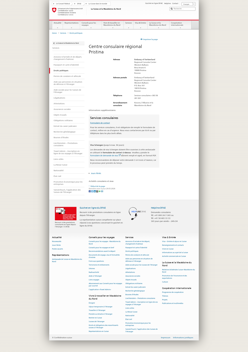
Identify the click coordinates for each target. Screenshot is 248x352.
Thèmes (165, 296)
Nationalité (129, 316)
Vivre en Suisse (167, 249)
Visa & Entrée (140, 23)
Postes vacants (57, 249)
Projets (164, 300)
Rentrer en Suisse (95, 318)
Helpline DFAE (158, 208)
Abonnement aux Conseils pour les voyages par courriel (105, 284)
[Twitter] (92, 191)
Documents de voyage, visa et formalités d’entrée (104, 256)
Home (54, 33)
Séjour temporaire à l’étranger (100, 307)
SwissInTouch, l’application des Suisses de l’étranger (141, 330)
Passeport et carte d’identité (136, 248)
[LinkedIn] (95, 191)
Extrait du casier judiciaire (135, 287)
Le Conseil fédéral (63, 4)
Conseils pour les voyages (89, 24)
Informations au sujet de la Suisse (175, 253)
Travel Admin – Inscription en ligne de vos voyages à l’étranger (141, 303)
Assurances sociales (132, 276)
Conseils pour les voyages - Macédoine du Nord (105, 242)
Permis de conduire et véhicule (137, 255)
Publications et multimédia (172, 303)
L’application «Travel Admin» (100, 290)
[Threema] (97, 191)
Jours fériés (96, 173)
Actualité (57, 23)
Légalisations (130, 269)
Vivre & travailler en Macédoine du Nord (111, 24)
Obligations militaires (133, 283)
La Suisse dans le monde (97, 4)
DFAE (79, 4)
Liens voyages (94, 280)
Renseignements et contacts (173, 245)
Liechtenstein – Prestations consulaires (140, 298)
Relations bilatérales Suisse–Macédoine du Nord (178, 271)
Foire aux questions (96, 261)
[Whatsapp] (100, 191)
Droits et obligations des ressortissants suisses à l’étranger (103, 326)
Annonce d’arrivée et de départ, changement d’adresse (137, 242)
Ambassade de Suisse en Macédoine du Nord (67, 260)
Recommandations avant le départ (102, 251)
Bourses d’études (131, 295)
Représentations (72, 23)
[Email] (102, 191)
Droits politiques (131, 251)
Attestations (130, 272)
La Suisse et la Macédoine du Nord (157, 24)
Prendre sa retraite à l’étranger (100, 314)
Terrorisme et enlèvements (99, 265)
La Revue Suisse (131, 312)
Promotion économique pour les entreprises (138, 324)
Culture (165, 282)
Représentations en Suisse (99, 331)
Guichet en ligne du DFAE (93, 208)
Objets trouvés (131, 280)
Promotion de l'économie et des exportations (174, 277)
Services (128, 23)
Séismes (92, 269)
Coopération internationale (177, 24)
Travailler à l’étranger (97, 310)
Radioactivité (94, 272)
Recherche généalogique (135, 291)
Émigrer (92, 303)
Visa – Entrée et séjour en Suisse (174, 241)
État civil (128, 319)
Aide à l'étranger (95, 276)
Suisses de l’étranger (96, 321)
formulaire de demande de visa (104, 155)
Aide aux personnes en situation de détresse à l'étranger (139, 260)
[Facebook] (90, 191)
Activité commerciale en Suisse (174, 256)
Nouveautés (56, 241)
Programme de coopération (173, 292)
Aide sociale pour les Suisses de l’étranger (141, 265)
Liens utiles (129, 308)
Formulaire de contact (100, 123)
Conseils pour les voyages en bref (101, 248)
